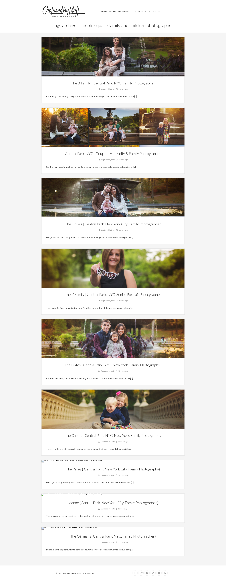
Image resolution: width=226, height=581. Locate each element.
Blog (147, 11)
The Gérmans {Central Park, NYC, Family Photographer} (113, 536)
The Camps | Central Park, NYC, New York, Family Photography (113, 435)
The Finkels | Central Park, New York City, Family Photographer (113, 224)
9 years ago (123, 300)
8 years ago (123, 159)
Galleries (138, 11)
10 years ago (123, 371)
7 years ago (123, 89)
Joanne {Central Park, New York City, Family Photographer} (113, 502)
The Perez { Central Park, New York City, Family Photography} (113, 469)
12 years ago (123, 475)
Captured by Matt (108, 89)
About (112, 11)
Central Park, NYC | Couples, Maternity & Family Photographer (113, 153)
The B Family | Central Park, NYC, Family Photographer (113, 83)
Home (104, 11)
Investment (124, 11)
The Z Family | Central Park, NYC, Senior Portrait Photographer (113, 294)
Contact (157, 11)
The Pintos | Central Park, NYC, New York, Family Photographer (113, 365)
